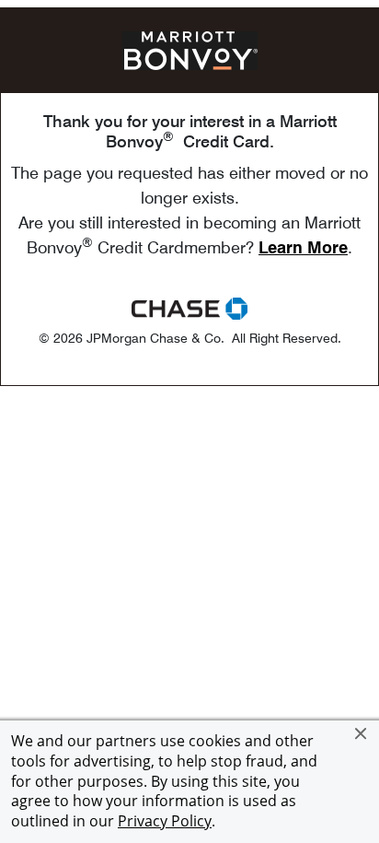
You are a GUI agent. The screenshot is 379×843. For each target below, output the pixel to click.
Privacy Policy (165, 821)
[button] (360, 733)
